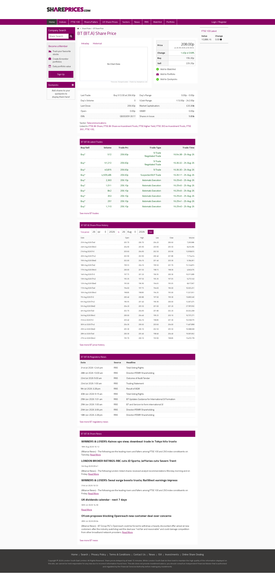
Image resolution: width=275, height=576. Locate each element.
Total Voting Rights (135, 367)
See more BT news (89, 540)
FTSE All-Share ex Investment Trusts (121, 126)
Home (52, 22)
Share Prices (86, 28)
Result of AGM (133, 388)
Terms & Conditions (119, 554)
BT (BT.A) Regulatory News (93, 356)
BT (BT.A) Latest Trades (92, 141)
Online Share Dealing (193, 554)
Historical (97, 43)
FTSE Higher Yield (147, 126)
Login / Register (219, 22)
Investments (172, 554)
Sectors (126, 22)
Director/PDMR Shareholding (140, 373)
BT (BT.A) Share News (91, 433)
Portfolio (170, 22)
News (137, 22)
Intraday (85, 43)
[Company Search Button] (71, 36)
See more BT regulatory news (94, 421)
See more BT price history (92, 344)
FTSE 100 (75, 22)
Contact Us (140, 554)
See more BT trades (89, 213)
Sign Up (61, 74)
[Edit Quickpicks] (73, 85)
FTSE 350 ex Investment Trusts (170, 126)
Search (84, 554)
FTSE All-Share (96, 126)
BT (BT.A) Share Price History (94, 225)
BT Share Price (98, 28)
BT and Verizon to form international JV (144, 404)
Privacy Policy (98, 554)
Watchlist (157, 22)
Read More (95, 454)
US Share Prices (110, 22)
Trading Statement (135, 383)
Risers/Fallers (91, 22)
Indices (62, 22)
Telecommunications (96, 123)
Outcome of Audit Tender (138, 378)
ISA (160, 554)
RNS (147, 22)
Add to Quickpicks (168, 79)
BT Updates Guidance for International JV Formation (150, 399)
